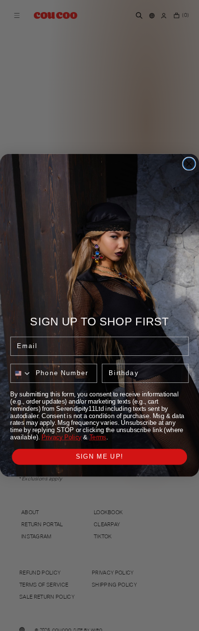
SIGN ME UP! (100, 456)
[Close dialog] (189, 164)
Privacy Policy (62, 437)
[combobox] (21, 374)
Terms (97, 437)
